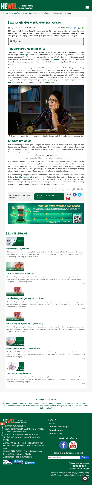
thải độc (24, 55)
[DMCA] (19, 462)
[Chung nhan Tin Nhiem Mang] (7, 462)
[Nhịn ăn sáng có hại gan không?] (15, 241)
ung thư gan (48, 82)
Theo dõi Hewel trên (61, 28)
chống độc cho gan (21, 177)
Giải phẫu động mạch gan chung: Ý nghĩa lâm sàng (24, 323)
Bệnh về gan (16, 13)
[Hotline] (79, 464)
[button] (85, 478)
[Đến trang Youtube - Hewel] (73, 445)
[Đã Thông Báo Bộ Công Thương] (30, 462)
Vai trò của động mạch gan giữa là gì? (20, 273)
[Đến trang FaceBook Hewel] (63, 445)
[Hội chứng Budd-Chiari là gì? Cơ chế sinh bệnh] (15, 341)
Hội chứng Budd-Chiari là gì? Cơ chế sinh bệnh (23, 348)
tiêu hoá (57, 59)
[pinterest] (68, 198)
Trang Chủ (6, 13)
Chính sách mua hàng (56, 430)
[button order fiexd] (2, 429)
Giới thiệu (52, 423)
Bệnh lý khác (27, 13)
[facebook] (74, 195)
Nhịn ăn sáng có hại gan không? (18, 248)
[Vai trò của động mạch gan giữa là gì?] (15, 266)
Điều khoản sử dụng (55, 434)
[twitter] (79, 195)
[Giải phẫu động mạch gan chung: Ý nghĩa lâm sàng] (15, 316)
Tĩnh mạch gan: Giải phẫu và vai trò (19, 373)
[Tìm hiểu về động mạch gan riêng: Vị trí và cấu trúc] (15, 291)
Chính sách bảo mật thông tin (59, 427)
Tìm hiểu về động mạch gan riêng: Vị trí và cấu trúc (25, 298)
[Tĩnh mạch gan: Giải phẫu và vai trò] (15, 366)
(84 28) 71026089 (16, 451)
